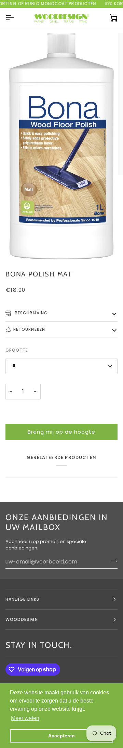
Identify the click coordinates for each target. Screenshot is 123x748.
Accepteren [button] (61, 735)
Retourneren (29, 329)
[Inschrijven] (112, 560)
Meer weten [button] (25, 718)
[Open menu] (15, 18)
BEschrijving (30, 313)
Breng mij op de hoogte (61, 431)
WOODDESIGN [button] (21, 619)
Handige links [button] (22, 599)
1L (14, 366)
